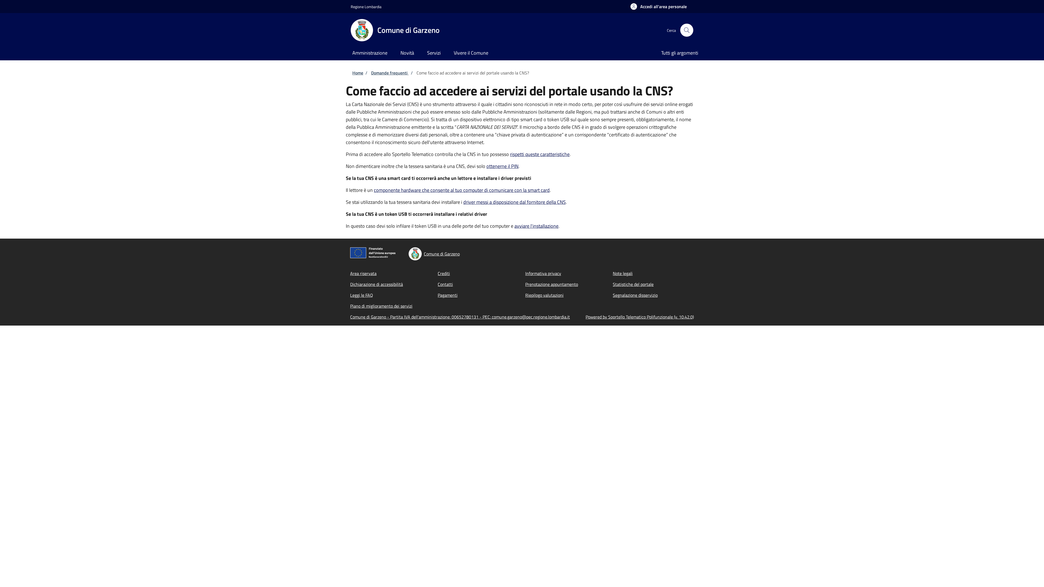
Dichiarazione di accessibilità (376, 284)
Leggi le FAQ (361, 295)
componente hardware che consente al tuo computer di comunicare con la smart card (462, 190)
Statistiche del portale (633, 284)
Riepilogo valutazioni (544, 295)
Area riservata (363, 273)
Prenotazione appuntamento (551, 284)
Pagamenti (448, 295)
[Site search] (686, 30)
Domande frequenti (390, 73)
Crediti (444, 273)
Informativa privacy (543, 273)
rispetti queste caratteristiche (540, 154)
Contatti (445, 284)
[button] (658, 6)
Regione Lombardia (366, 7)
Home (357, 73)
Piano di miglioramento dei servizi (381, 306)
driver (514, 202)
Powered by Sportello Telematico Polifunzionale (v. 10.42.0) (640, 317)
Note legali (623, 273)
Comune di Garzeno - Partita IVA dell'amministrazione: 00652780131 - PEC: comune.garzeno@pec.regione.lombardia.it (460, 317)
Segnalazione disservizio (635, 295)
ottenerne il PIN (502, 166)
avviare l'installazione (536, 226)
